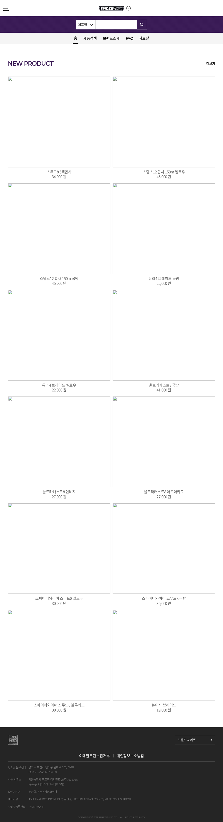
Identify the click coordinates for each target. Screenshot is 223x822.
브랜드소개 (111, 38)
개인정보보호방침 (130, 755)
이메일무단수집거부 (94, 755)
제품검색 (90, 38)
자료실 (144, 38)
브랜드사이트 (187, 739)
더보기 (210, 63)
